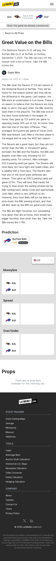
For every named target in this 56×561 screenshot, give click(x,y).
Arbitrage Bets (13, 455)
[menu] (51, 4)
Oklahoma (10, 436)
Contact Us (11, 504)
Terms (9, 509)
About (9, 495)
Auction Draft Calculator (18, 459)
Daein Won (14, 72)
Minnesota (11, 427)
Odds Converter (14, 472)
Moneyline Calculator (16, 468)
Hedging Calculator (15, 481)
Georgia (10, 423)
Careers (10, 500)
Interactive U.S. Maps (16, 464)
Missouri (10, 432)
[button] (10, 4)
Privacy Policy (13, 513)
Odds (8, 450)
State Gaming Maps (15, 419)
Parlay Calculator (14, 477)
